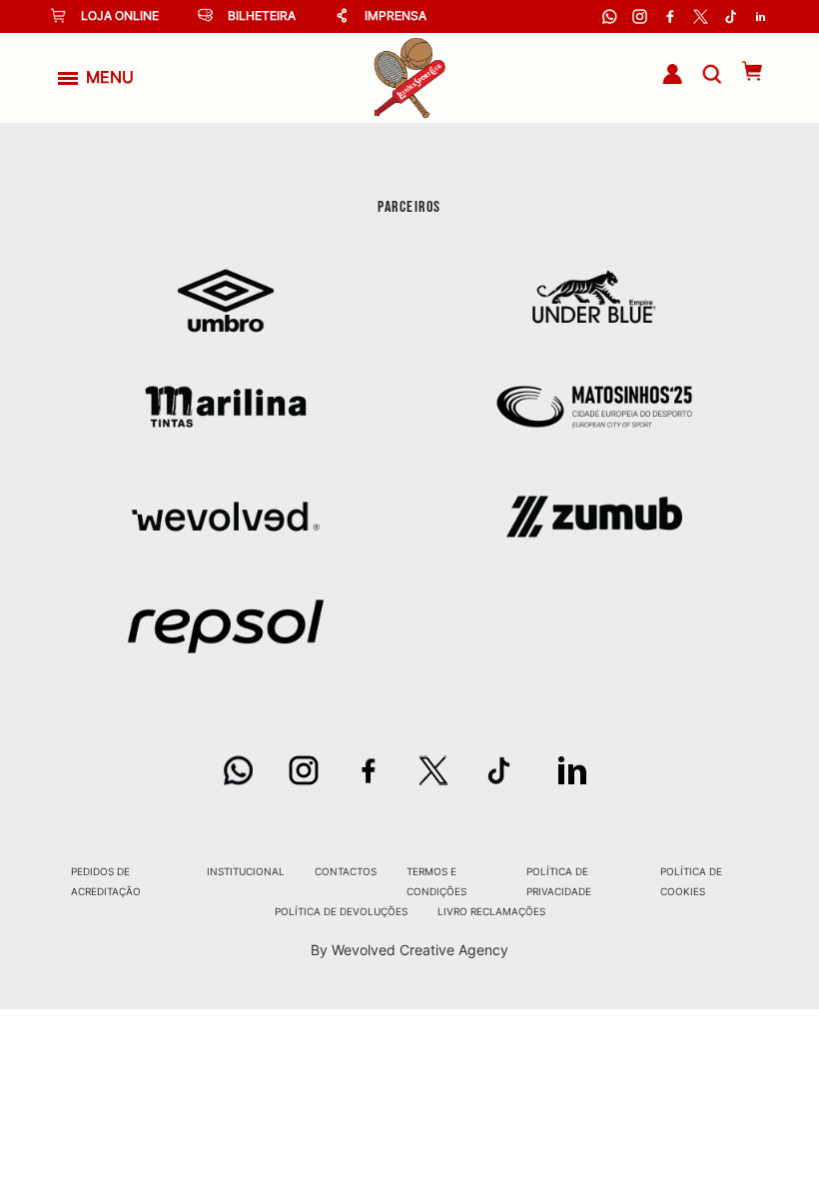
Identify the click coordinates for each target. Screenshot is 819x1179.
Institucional (246, 871)
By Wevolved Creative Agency (409, 949)
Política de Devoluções (341, 911)
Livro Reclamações (491, 911)
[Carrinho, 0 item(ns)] (742, 71)
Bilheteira (262, 15)
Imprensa (395, 15)
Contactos (346, 871)
